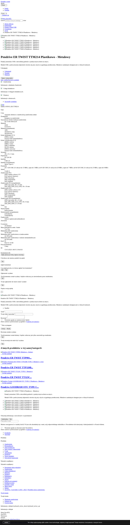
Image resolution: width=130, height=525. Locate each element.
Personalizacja (9, 446)
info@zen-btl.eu (15, 519)
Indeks (3, 106)
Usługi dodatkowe (10, 471)
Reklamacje (8, 476)
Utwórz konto (9, 503)
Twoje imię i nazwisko (8, 314)
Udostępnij (8, 71)
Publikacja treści (9, 483)
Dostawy (7, 474)
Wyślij (8, 328)
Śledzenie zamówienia (11, 499)
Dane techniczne (10, 447)
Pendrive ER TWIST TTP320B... (17, 367)
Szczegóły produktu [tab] (11, 101)
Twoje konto (4, 493)
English (7, 10)
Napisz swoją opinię (7, 78)
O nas (6, 451)
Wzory (7, 479)
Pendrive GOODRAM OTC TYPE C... (20, 387)
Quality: (7, 308)
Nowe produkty (9, 456)
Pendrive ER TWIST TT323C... (16, 377)
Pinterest (7, 75)
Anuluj (3, 328)
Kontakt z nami (5, 1)
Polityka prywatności (11, 481)
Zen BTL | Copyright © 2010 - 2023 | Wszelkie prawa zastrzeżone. (25, 490)
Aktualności (8, 453)
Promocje (7, 454)
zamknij (6, 522)
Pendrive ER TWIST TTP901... (16, 358)
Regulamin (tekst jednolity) (13, 467)
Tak (3, 261)
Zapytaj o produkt (10, 80)
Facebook (7, 433)
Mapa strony (8, 486)
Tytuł (3, 312)
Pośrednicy (8, 478)
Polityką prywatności (32, 321)
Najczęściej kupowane (11, 458)
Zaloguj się (8, 501)
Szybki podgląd (6, 354)
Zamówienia (8, 444)
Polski (6, 8)
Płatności (7, 472)
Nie (2, 270)
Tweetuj (7, 73)
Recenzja (4, 318)
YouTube (7, 434)
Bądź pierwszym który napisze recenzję (13, 254)
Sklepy (7, 488)
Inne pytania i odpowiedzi (12, 449)
